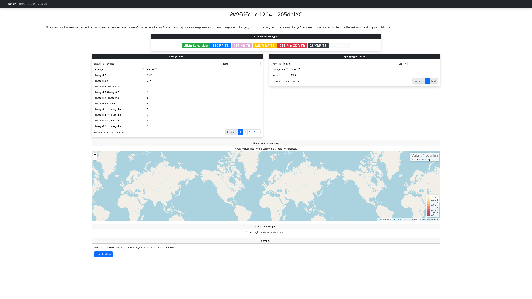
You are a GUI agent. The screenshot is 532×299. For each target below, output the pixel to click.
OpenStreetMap (425, 219)
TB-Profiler (9, 4)
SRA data (42, 3)
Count (150, 69)
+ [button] (95, 154)
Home (22, 3)
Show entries (104, 63)
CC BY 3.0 (406, 219)
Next (256, 132)
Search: (225, 63)
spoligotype (279, 69)
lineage (99, 69)
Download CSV (103, 254)
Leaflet (379, 219)
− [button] (95, 158)
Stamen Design (397, 219)
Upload (31, 3)
